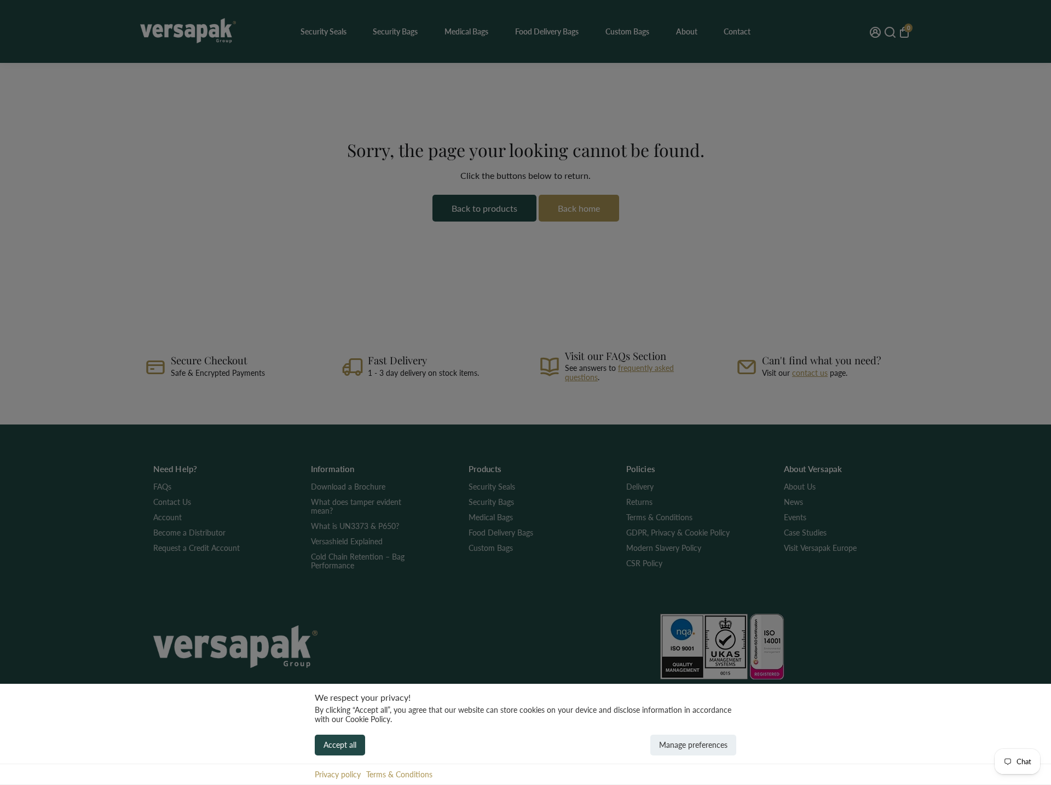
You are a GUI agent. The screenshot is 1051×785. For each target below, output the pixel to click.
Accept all (340, 744)
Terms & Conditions (399, 774)
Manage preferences (693, 744)
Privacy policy (338, 774)
